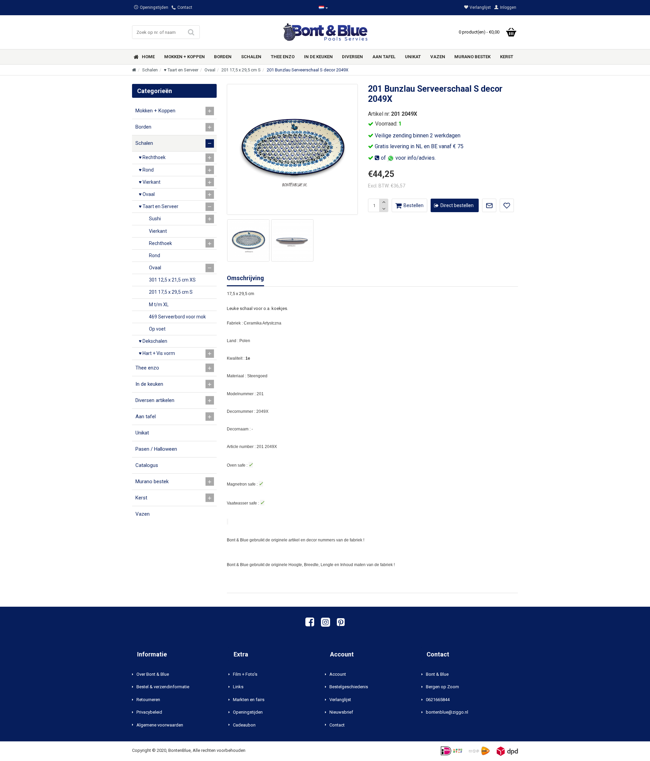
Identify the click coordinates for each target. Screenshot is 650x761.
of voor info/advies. (408, 158)
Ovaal (209, 69)
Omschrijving (245, 278)
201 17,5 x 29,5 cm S (241, 69)
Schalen (150, 69)
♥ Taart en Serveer (181, 69)
